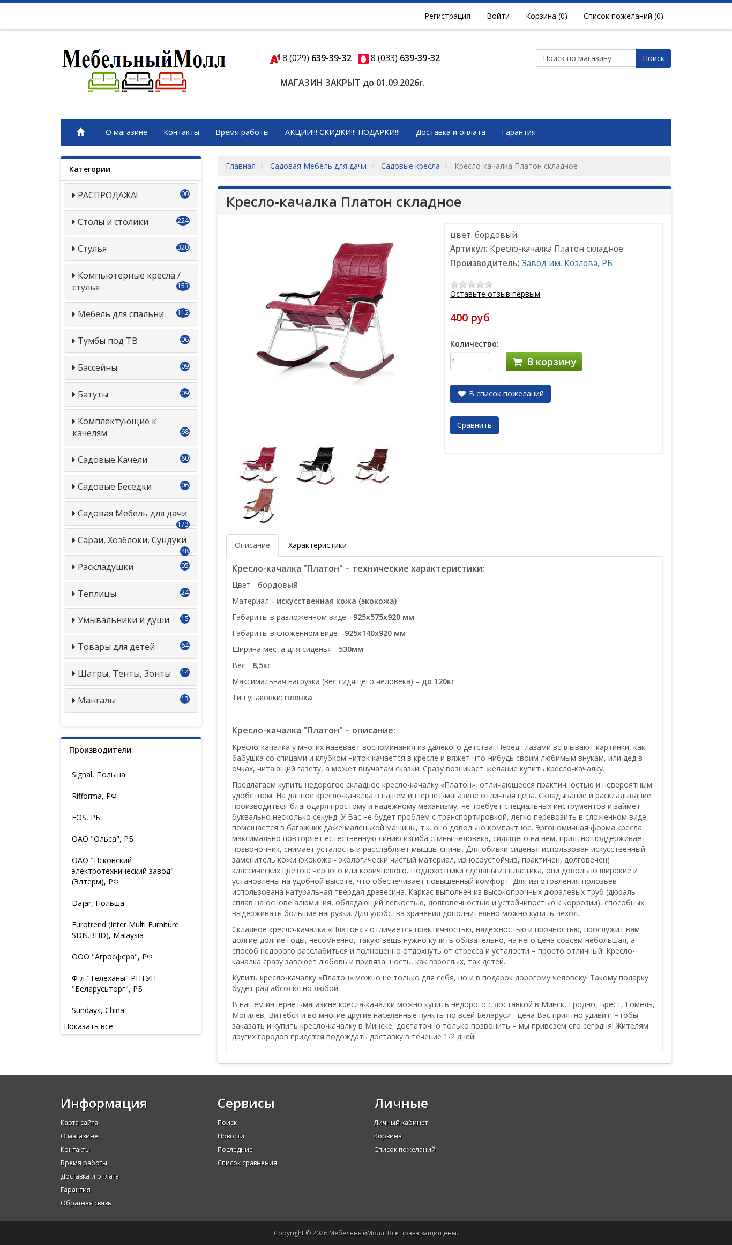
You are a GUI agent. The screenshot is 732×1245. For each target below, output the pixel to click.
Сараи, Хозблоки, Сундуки (132, 540)
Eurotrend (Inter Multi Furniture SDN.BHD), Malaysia (125, 929)
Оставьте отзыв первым (495, 294)
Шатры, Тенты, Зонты (124, 673)
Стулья (92, 248)
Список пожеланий (405, 1149)
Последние (235, 1149)
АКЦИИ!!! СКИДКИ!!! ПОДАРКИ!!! (342, 132)
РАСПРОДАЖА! (108, 195)
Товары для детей (116, 646)
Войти (498, 16)
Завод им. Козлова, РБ (567, 263)
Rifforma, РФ (94, 796)
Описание (252, 545)
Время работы (242, 132)
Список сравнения (247, 1162)
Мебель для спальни (121, 314)
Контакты (181, 132)
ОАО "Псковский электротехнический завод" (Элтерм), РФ (123, 871)
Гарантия (519, 132)
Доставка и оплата (450, 132)
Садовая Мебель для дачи (132, 513)
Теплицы (97, 593)
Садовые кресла (410, 166)
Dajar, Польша (98, 903)
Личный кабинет (401, 1122)
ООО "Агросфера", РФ (112, 956)
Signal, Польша (98, 774)
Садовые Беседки (115, 486)
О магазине (126, 132)
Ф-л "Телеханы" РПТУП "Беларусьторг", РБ (114, 983)
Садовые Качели (112, 460)
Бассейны (97, 367)
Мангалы (97, 700)
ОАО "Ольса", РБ (102, 839)
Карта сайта (79, 1122)
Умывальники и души (123, 620)
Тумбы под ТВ (108, 341)
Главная (241, 166)
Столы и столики (113, 222)
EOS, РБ (86, 817)
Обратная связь (86, 1203)
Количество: (474, 344)
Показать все (88, 1026)
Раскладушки (105, 567)
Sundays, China (98, 1010)
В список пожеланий (505, 393)
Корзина (388, 1136)
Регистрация (447, 16)
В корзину (550, 361)
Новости (231, 1136)
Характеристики (317, 545)
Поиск (653, 58)
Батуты (93, 394)
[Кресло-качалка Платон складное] (262, 465)
